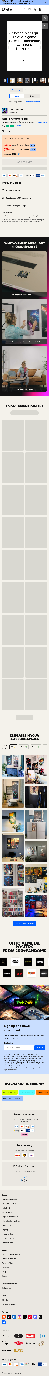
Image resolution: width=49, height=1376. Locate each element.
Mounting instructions (11, 1223)
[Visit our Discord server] (35, 1319)
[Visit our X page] (25, 1319)
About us (5, 1269)
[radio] (16, 92)
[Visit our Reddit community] (4, 1319)
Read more (42, 124)
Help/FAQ (6, 1210)
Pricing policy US (8, 1240)
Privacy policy (7, 1236)
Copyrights (6, 1231)
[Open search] (24, 11)
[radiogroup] (24, 92)
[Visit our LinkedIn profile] (14, 1319)
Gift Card (6, 1302)
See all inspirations (24, 925)
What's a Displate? (9, 1261)
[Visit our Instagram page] (19, 1319)
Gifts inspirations (8, 1306)
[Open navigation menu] (45, 11)
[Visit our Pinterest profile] (30, 1319)
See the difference (33, 104)
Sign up (39, 1050)
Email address (8, 1045)
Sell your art (7, 1290)
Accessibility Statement (11, 1256)
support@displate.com (11, 1071)
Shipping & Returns (9, 1205)
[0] (29, 11)
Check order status (9, 1201)
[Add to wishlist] (45, 20)
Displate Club (7, 1265)
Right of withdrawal (10, 1218)
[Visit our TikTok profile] (9, 1319)
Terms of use (7, 1214)
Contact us (6, 1227)
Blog (4, 1274)
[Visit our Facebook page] (4, 1324)
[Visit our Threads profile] (40, 1319)
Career (4, 1278)
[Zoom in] (45, 28)
